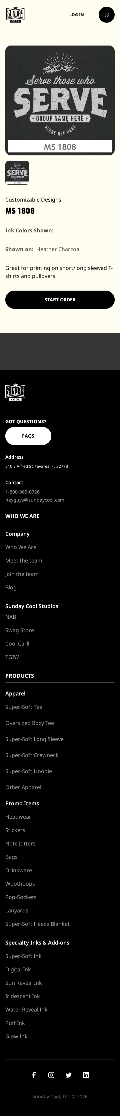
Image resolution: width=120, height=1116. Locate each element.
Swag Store (19, 630)
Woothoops (20, 883)
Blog (11, 587)
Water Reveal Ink (26, 1009)
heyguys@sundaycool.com (34, 500)
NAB (10, 616)
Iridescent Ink (22, 996)
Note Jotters (20, 843)
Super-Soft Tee (23, 707)
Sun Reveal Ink (23, 982)
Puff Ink (15, 1023)
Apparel (15, 693)
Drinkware (18, 870)
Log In (76, 14)
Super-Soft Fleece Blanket (37, 923)
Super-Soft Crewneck (32, 755)
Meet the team (23, 560)
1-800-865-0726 (22, 492)
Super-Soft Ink (23, 956)
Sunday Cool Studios (31, 606)
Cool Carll (17, 643)
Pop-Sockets (21, 897)
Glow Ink (16, 1036)
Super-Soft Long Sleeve (34, 739)
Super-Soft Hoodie (28, 771)
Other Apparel (23, 787)
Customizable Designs (33, 199)
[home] (15, 15)
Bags (11, 857)
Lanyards (16, 910)
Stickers (15, 830)
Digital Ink (18, 969)
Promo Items (22, 803)
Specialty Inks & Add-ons (37, 942)
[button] (107, 15)
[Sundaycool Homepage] (15, 392)
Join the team (22, 574)
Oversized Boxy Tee (29, 723)
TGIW (12, 657)
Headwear (18, 816)
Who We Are (20, 547)
